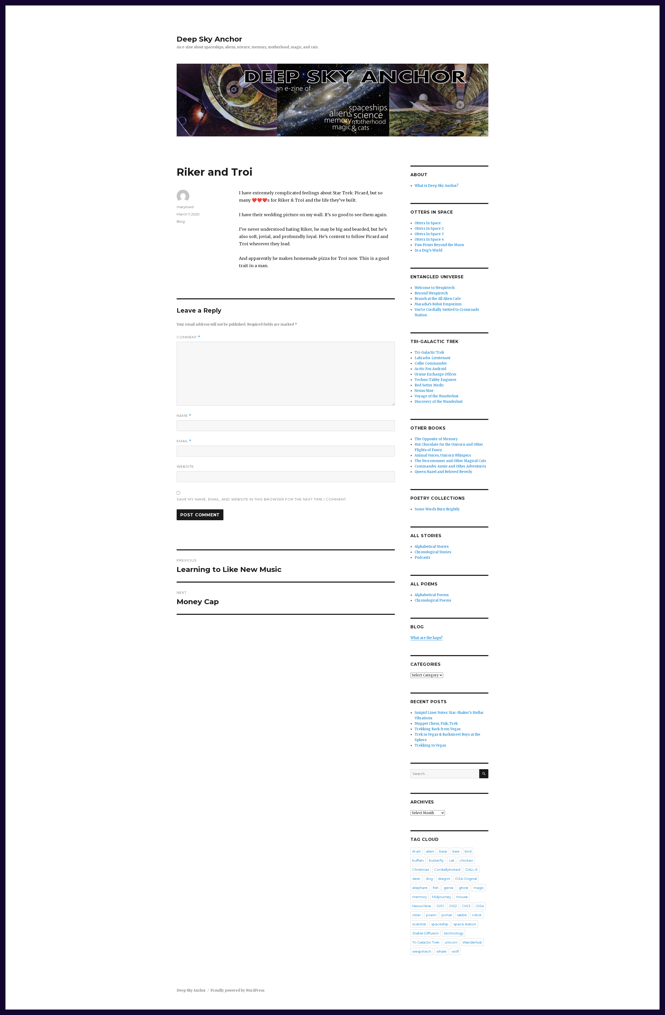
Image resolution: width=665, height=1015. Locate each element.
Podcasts (422, 557)
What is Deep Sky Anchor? (436, 185)
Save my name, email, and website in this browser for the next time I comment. (262, 499)
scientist (419, 924)
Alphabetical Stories (432, 546)
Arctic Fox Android (430, 369)
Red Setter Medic (429, 385)
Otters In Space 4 (429, 239)
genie (449, 888)
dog (429, 878)
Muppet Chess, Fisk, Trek (436, 723)
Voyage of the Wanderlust (436, 396)
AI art (416, 851)
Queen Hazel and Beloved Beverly (443, 472)
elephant (420, 888)
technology (453, 933)
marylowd (185, 207)
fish (435, 888)
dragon (444, 878)
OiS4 (480, 906)
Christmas (420, 869)
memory (419, 897)
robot (477, 915)
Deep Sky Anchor (209, 39)
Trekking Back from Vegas (438, 729)
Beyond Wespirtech (431, 293)
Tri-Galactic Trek (429, 352)
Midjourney (441, 897)
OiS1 (440, 906)
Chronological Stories (433, 552)
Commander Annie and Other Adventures (450, 466)
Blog (181, 221)
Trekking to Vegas (430, 745)
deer (416, 878)
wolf (455, 951)
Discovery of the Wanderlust (439, 401)
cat (451, 860)
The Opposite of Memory (436, 439)
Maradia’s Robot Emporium (438, 304)
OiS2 (453, 906)
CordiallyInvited (447, 869)
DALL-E (472, 869)
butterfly (436, 860)
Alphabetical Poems (432, 595)
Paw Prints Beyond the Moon (439, 245)
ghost (463, 888)
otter (416, 915)
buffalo (418, 860)
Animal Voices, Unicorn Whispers (443, 455)
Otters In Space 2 (429, 228)
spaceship (439, 924)
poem (431, 915)
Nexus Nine (424, 390)
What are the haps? (426, 638)
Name (184, 415)
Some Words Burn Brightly (437, 509)
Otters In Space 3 (429, 234)
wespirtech (421, 951)
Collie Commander (431, 363)
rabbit (462, 915)
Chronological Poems (433, 600)
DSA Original (466, 878)
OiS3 (466, 906)
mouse (462, 897)
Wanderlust (472, 942)
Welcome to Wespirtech (435, 288)
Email (184, 441)
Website (185, 466)
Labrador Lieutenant (432, 358)
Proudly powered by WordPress (237, 990)
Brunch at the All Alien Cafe (438, 298)
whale (441, 951)
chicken (466, 860)
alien (430, 851)
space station (465, 924)
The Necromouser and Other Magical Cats (450, 461)
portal (447, 915)
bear (443, 851)
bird (468, 851)
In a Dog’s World (428, 250)
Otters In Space (428, 223)
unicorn (451, 942)
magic (479, 888)
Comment (188, 337)
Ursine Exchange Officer (436, 374)
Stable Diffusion (425, 933)
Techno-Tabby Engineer (436, 380)
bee (456, 851)
